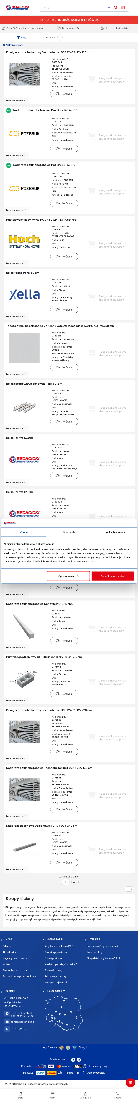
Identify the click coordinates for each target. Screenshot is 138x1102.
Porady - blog (94, 952)
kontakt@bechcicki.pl (23, 1021)
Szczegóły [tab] (69, 532)
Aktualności (9, 952)
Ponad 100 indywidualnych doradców (25, 28)
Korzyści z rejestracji (56, 982)
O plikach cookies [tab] (114, 532)
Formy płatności (54, 958)
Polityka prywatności (56, 952)
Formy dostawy (53, 970)
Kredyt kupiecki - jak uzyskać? (61, 964)
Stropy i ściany (15, 44)
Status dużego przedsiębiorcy (19, 976)
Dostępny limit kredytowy (118, 28)
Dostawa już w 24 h (71, 28)
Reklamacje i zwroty (55, 976)
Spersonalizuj (66, 575)
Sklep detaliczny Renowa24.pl (103, 958)
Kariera (6, 964)
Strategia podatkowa (15, 970)
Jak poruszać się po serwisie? (102, 946)
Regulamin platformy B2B (59, 946)
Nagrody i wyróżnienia (15, 958)
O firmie (7, 946)
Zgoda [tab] (24, 532)
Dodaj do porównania (64, 93)
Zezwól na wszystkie (112, 575)
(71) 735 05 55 (18, 1029)
